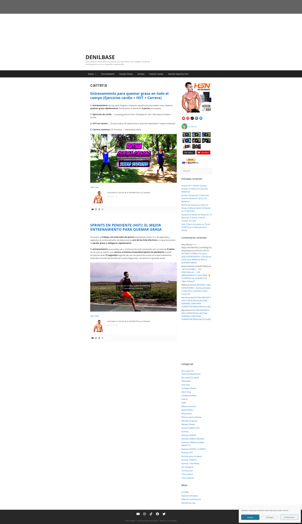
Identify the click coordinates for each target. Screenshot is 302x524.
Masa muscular (188, 406)
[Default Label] (183, 118)
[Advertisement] (151, 31)
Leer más (94, 187)
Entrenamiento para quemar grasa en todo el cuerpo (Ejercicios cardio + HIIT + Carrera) (129, 95)
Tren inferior (187, 474)
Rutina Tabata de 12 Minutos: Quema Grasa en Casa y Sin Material (195, 198)
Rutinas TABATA (189, 459)
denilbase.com (112, 196)
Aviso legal (130, 520)
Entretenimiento (107, 74)
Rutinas (91, 74)
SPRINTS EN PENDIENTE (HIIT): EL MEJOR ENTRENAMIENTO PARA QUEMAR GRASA (126, 227)
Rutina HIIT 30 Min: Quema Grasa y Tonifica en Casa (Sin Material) (194, 188)
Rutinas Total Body (190, 463)
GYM (183, 402)
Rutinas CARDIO (188, 435)
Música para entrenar (191, 417)
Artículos (141, 74)
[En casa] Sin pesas (190, 377)
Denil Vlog (186, 392)
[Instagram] (96, 209)
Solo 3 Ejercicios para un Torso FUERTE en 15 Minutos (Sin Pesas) (195, 227)
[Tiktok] (151, 514)
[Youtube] (93, 209)
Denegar (269, 517)
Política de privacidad (147, 520)
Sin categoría (187, 467)
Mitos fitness (187, 410)
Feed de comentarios (191, 499)
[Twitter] (102, 209)
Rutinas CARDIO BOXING (192, 438)
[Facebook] (99, 209)
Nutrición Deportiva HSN (178, 74)
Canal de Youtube (156, 74)
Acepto (250, 517)
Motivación (186, 413)
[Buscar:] (196, 170)
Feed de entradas (189, 495)
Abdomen (186, 381)
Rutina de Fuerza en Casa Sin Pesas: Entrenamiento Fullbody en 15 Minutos (195, 208)
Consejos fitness (126, 74)
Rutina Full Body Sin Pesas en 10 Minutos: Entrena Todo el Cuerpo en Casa (196, 217)
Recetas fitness (188, 424)
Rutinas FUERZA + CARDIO (193, 449)
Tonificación (187, 470)
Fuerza (184, 399)
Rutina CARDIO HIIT (190, 428)
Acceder (185, 492)
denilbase (186, 297)
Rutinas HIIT (187, 452)
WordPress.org (188, 503)
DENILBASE (100, 57)
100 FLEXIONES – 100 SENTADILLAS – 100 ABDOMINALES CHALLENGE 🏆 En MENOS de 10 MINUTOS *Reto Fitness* (195, 275)
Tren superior (187, 477)
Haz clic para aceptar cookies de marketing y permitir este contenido (133, 158)
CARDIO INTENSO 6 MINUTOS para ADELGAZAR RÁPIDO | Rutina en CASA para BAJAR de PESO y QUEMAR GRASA (196, 256)
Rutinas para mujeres (191, 456)
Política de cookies (168, 520)
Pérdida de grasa (189, 420)
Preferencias (289, 517)
